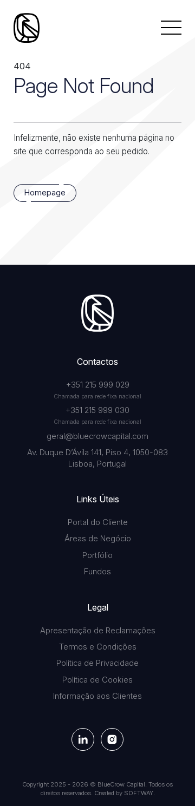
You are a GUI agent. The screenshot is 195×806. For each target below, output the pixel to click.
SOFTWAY (138, 793)
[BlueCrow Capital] (27, 28)
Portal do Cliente (98, 522)
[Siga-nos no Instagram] (112, 739)
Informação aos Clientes (97, 696)
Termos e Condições (97, 647)
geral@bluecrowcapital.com (97, 436)
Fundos (97, 571)
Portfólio (97, 555)
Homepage (45, 193)
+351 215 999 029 (97, 385)
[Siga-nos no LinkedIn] (83, 739)
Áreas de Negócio (97, 538)
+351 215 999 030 (97, 410)
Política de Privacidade (97, 663)
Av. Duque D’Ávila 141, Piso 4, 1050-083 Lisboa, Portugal (97, 458)
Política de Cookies (97, 680)
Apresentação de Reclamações (97, 630)
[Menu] (171, 28)
